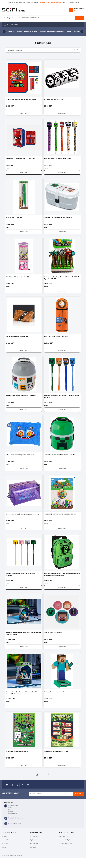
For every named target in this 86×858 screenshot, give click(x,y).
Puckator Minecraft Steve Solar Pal (54, 692)
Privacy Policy (5, 843)
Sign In (64, 2)
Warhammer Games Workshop (24, 31)
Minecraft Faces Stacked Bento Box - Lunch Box (58, 218)
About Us (4, 836)
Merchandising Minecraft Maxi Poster (17, 751)
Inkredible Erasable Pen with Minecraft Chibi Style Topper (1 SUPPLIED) (62, 396)
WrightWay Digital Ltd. (16, 855)
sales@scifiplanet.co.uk (18, 818)
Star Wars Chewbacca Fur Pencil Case (17, 336)
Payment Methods (64, 836)
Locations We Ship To (65, 840)
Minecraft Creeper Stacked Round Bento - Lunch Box (59, 455)
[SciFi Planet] (14, 10)
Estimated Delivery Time (65, 843)
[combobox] (43, 50)
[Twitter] (12, 785)
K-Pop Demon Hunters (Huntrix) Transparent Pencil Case (23, 514)
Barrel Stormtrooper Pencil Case (54, 99)
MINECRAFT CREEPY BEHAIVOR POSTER (56, 751)
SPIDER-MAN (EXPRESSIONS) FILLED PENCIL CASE (21, 158)
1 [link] (37, 774)
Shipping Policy (34, 836)
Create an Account (73, 2)
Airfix (66, 31)
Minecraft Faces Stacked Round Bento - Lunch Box (21, 395)
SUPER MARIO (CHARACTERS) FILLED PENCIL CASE (21, 99)
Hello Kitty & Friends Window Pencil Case (18, 277)
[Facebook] (7, 785)
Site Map (4, 847)
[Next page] (48, 774)
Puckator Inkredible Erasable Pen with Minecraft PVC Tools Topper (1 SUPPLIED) (61, 278)
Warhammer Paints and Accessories (49, 31)
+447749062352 (17, 823)
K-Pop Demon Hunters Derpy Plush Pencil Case (20, 455)
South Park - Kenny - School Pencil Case (56, 336)
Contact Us (33, 847)
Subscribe (78, 794)
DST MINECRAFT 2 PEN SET (14, 218)
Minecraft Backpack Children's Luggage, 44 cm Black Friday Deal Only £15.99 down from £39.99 (62, 574)
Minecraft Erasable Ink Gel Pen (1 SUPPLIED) (57, 158)
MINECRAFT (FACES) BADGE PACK (54, 633)
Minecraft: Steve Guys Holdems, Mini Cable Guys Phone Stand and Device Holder (22, 693)
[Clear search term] (73, 50)
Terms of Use (5, 840)
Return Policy (34, 843)
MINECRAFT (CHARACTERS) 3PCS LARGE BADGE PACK (60, 514)
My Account (33, 840)
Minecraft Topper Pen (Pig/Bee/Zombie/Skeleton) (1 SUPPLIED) (21, 574)
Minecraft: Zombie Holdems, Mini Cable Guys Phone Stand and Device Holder (23, 633)
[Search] (79, 18)
